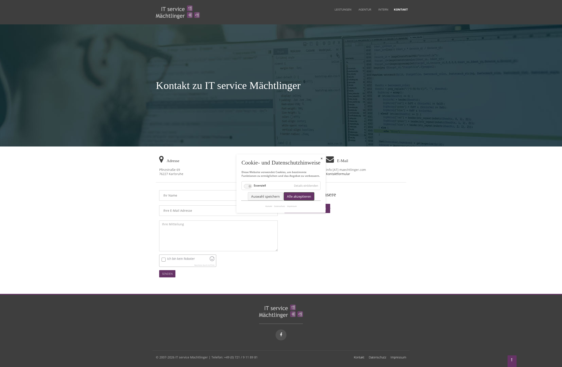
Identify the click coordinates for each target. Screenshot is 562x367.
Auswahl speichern (265, 196)
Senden (167, 274)
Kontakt (359, 357)
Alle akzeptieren (299, 196)
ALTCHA (211, 265)
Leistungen (343, 9)
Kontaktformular (338, 174)
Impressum (398, 357)
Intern (383, 9)
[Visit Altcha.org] (212, 260)
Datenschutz (377, 357)
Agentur (364, 9)
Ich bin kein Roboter (181, 259)
